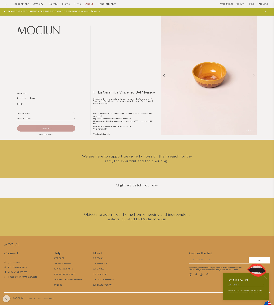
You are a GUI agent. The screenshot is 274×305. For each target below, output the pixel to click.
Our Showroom (100, 264)
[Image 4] (252, 130)
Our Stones (98, 269)
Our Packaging (100, 274)
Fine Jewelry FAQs (62, 264)
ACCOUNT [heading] (240, 4)
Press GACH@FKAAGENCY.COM (22, 277)
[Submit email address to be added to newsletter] (263, 284)
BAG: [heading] (251, 4)
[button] (5, 4)
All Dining (21, 93)
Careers (58, 285)
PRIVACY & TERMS (34, 298)
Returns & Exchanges (64, 274)
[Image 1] (246, 130)
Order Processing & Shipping (68, 280)
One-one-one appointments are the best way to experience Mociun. (51, 11)
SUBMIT (259, 260)
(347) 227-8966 (14, 262)
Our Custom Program (103, 280)
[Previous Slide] (164, 75)
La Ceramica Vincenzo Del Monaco (126, 92)
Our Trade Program (102, 285)
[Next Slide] (253, 75)
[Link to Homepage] (46, 30)
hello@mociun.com (17, 267)
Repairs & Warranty (63, 269)
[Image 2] (248, 130)
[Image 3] (250, 130)
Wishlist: (263, 4)
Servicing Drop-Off (17, 272)
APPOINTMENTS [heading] (226, 4)
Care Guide (59, 258)
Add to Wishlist (46, 135)
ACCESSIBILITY (50, 298)
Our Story (98, 258)
